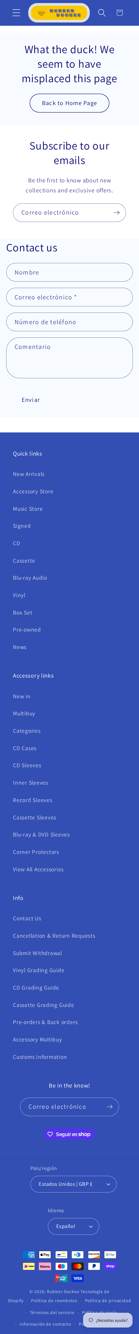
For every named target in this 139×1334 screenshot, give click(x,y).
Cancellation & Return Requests (54, 935)
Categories (27, 730)
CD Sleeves (27, 765)
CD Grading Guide (36, 987)
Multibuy (24, 713)
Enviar (31, 399)
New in (22, 696)
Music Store (28, 508)
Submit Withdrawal (37, 953)
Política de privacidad (108, 1300)
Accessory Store (33, 491)
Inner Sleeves (30, 782)
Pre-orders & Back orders (45, 1022)
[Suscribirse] (117, 212)
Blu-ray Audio (30, 577)
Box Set (22, 612)
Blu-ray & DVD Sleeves (41, 834)
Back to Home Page (69, 103)
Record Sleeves (32, 800)
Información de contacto (45, 1324)
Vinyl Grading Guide (38, 970)
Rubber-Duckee (63, 1291)
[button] (16, 13)
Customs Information (40, 1056)
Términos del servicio (52, 1312)
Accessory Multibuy (37, 1039)
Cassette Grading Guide (43, 1005)
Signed (22, 525)
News (20, 647)
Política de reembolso (54, 1300)
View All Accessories (38, 869)
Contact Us (27, 918)
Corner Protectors (36, 852)
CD (16, 543)
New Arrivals (29, 474)
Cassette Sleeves (34, 817)
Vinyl (19, 595)
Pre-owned (27, 629)
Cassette (24, 560)
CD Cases (25, 748)
